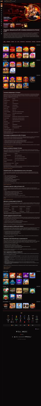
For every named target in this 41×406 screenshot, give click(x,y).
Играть (6, 51)
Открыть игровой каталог (7, 184)
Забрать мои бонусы (7, 267)
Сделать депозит (6, 268)
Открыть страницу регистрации (8, 146)
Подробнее (5, 20)
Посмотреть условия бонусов (8, 168)
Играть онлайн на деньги (7, 266)
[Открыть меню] (5, 1)
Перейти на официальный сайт (8, 199)
